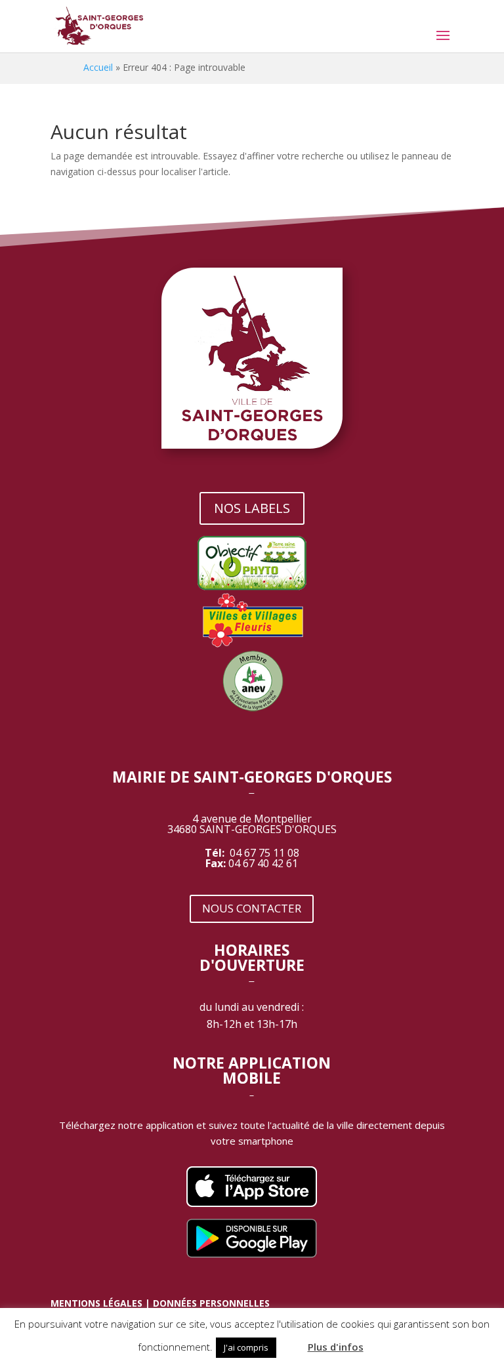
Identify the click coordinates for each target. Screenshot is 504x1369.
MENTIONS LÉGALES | (102, 1303)
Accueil (98, 67)
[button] (291, 1341)
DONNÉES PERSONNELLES (211, 1303)
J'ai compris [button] (246, 1347)
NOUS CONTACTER (251, 908)
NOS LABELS (252, 508)
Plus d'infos (336, 1346)
